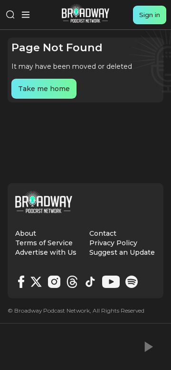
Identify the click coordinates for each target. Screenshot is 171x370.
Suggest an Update (122, 252)
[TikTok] (90, 282)
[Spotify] (131, 282)
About (25, 233)
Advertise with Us (45, 252)
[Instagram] (54, 282)
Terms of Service (44, 243)
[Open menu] (25, 14)
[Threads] (72, 282)
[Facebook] (21, 282)
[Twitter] (36, 282)
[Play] (148, 347)
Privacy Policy (113, 243)
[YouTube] (111, 282)
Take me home (44, 88)
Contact (102, 233)
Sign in (149, 14)
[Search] (10, 14)
